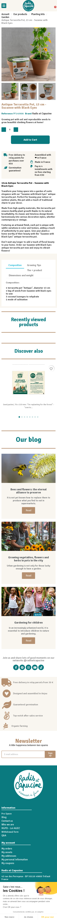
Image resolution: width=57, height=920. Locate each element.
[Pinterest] (22, 667)
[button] (9, 5)
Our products (20, 14)
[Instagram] (28, 667)
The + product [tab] (34, 270)
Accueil (5, 14)
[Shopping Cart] (54, 5)
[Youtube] (35, 667)
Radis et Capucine (42, 113)
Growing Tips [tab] (34, 265)
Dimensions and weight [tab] (21, 275)
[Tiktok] (41, 667)
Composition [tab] (15, 265)
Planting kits (38, 14)
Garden (5, 17)
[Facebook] (16, 667)
